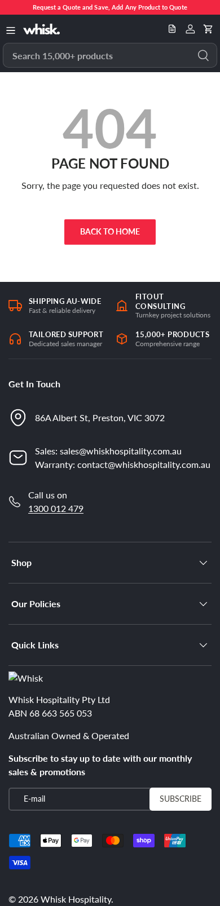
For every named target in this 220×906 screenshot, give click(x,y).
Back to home (110, 231)
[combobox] (110, 55)
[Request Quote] (172, 28)
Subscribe (180, 798)
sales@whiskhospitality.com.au (121, 450)
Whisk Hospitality (76, 899)
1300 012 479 (55, 508)
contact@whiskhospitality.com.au (143, 464)
